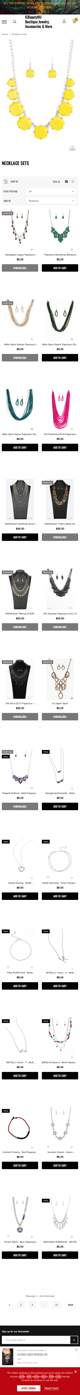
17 (56, 1305)
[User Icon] (64, 21)
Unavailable (20, 268)
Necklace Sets (19, 34)
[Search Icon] (14, 21)
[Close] (76, 1349)
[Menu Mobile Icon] (4, 21)
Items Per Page (10, 191)
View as (56, 181)
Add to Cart (60, 268)
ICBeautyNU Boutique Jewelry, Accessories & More (38, 22)
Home (5, 34)
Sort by (7, 200)
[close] (76, 7)
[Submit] (74, 1340)
